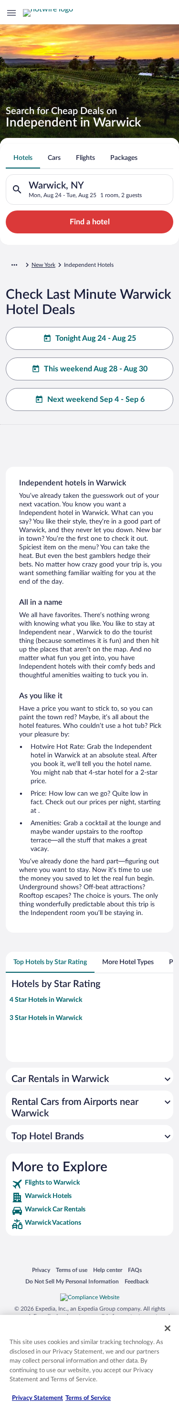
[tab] (23, 157)
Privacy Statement (37, 1398)
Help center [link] (107, 1270)
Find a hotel (90, 222)
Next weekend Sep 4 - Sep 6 (96, 399)
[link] (89, 1184)
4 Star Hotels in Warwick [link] (46, 1000)
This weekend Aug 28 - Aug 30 (95, 369)
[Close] (167, 1328)
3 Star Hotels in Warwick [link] (46, 1018)
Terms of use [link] (71, 1270)
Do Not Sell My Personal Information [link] (72, 1281)
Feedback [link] (136, 1281)
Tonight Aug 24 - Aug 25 (95, 338)
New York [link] (43, 265)
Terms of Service (88, 1398)
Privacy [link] (41, 1270)
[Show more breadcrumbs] (14, 264)
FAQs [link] (135, 1270)
